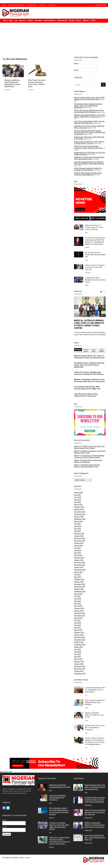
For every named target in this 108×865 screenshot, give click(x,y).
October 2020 (78, 642)
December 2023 (79, 562)
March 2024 (78, 555)
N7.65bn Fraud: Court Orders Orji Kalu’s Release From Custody (89, 447)
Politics (30, 20)
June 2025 (77, 526)
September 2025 (79, 519)
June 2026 (77, 497)
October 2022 (78, 589)
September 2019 (79, 673)
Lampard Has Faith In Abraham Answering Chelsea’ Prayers (95, 280)
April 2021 (77, 627)
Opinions (86, 20)
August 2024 (78, 545)
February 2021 (79, 632)
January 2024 (78, 560)
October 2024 (78, 543)
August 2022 (78, 594)
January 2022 (78, 611)
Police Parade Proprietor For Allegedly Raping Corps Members (95, 702)
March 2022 (78, 606)
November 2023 (79, 565)
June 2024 (77, 550)
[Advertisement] (54, 38)
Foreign (71, 20)
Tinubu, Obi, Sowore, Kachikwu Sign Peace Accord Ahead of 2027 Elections (89, 111)
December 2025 (79, 512)
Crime (86, 707)
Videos (93, 20)
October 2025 (78, 516)
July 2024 (77, 548)
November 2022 (79, 586)
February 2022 (79, 608)
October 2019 (78, 671)
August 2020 (78, 647)
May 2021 (77, 625)
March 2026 (78, 504)
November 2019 (79, 669)
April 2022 (77, 603)
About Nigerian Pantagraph (16, 5)
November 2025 (79, 514)
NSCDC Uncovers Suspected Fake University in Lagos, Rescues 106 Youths (88, 147)
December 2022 (79, 584)
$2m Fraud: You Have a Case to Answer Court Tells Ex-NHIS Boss (36, 83)
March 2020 (78, 659)
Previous (76, 307)
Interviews (38, 20)
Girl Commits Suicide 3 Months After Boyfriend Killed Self (95, 255)
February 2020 (79, 661)
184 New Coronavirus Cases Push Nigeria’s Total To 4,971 (89, 452)
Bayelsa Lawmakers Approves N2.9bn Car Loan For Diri (94, 715)
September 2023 (79, 570)
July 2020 (77, 649)
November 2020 (79, 640)
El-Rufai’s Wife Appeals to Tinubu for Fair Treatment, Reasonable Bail (88, 174)
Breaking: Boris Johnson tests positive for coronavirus (88, 461)
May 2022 (77, 601)
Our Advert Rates (32, 5)
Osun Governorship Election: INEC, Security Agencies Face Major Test (89, 122)
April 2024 (77, 553)
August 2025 (78, 521)
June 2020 (77, 652)
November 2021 (79, 615)
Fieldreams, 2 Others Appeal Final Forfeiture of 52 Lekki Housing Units (89, 158)
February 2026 (79, 507)
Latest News (52, 5)
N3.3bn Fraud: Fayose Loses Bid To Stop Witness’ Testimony (95, 728)
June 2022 (77, 599)
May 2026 (77, 500)
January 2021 (78, 635)
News (11, 20)
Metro (50, 803)
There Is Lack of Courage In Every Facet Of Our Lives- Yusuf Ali (95, 267)
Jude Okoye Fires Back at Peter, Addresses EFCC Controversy (86, 395)
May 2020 (77, 654)
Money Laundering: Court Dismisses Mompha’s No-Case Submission (12, 83)
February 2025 (79, 533)
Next (103, 307)
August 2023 (78, 572)
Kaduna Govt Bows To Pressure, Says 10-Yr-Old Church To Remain (94, 227)
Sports (78, 20)
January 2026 (78, 509)
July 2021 (77, 620)
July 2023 (77, 574)
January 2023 (78, 582)
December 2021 (79, 613)
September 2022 (79, 591)
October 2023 (78, 567)
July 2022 (77, 596)
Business (22, 20)
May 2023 (77, 577)
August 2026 (78, 492)
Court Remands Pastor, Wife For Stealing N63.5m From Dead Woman (95, 690)
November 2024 (79, 541)
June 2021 (77, 623)
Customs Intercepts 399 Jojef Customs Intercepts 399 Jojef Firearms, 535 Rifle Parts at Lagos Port (89, 132)
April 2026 (77, 502)
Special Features (49, 20)
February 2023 (79, 579)
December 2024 (79, 538)
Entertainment (62, 20)
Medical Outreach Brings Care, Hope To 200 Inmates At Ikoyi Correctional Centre (89, 98)
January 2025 (78, 536)
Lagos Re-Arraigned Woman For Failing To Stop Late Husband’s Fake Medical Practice (89, 162)
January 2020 (78, 664)
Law (16, 20)
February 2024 (79, 557)
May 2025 (77, 528)
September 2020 (79, 644)
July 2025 (77, 524)
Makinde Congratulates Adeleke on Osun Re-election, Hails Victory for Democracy (89, 116)
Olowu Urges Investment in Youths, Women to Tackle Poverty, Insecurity (89, 142)
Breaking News (88, 817)
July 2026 (77, 495)
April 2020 (77, 656)
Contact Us (42, 5)
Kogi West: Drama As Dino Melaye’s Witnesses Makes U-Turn (87, 465)
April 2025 (77, 531)
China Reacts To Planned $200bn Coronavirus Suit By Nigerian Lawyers (89, 456)
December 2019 (79, 666)
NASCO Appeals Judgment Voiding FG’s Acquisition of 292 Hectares (88, 169)
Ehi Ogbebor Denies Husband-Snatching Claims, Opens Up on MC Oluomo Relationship (88, 105)
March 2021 (78, 630)
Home (4, 5)
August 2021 (78, 618)
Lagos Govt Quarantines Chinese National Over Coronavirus (57, 798)
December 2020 (79, 637)
